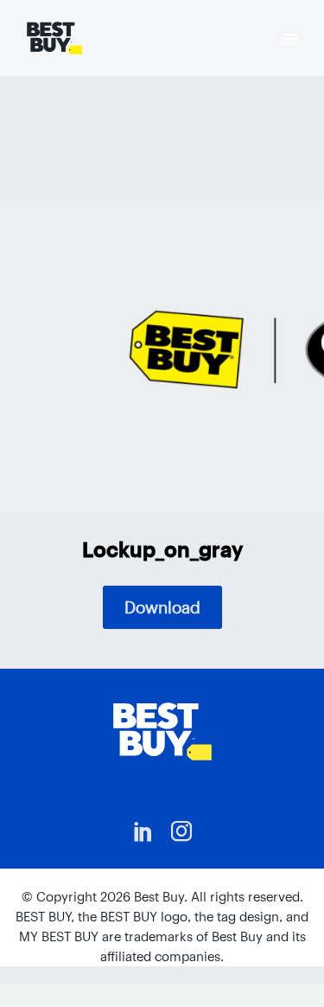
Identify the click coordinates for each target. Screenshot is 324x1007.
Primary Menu (290, 39)
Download (162, 607)
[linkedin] (143, 831)
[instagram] (181, 831)
